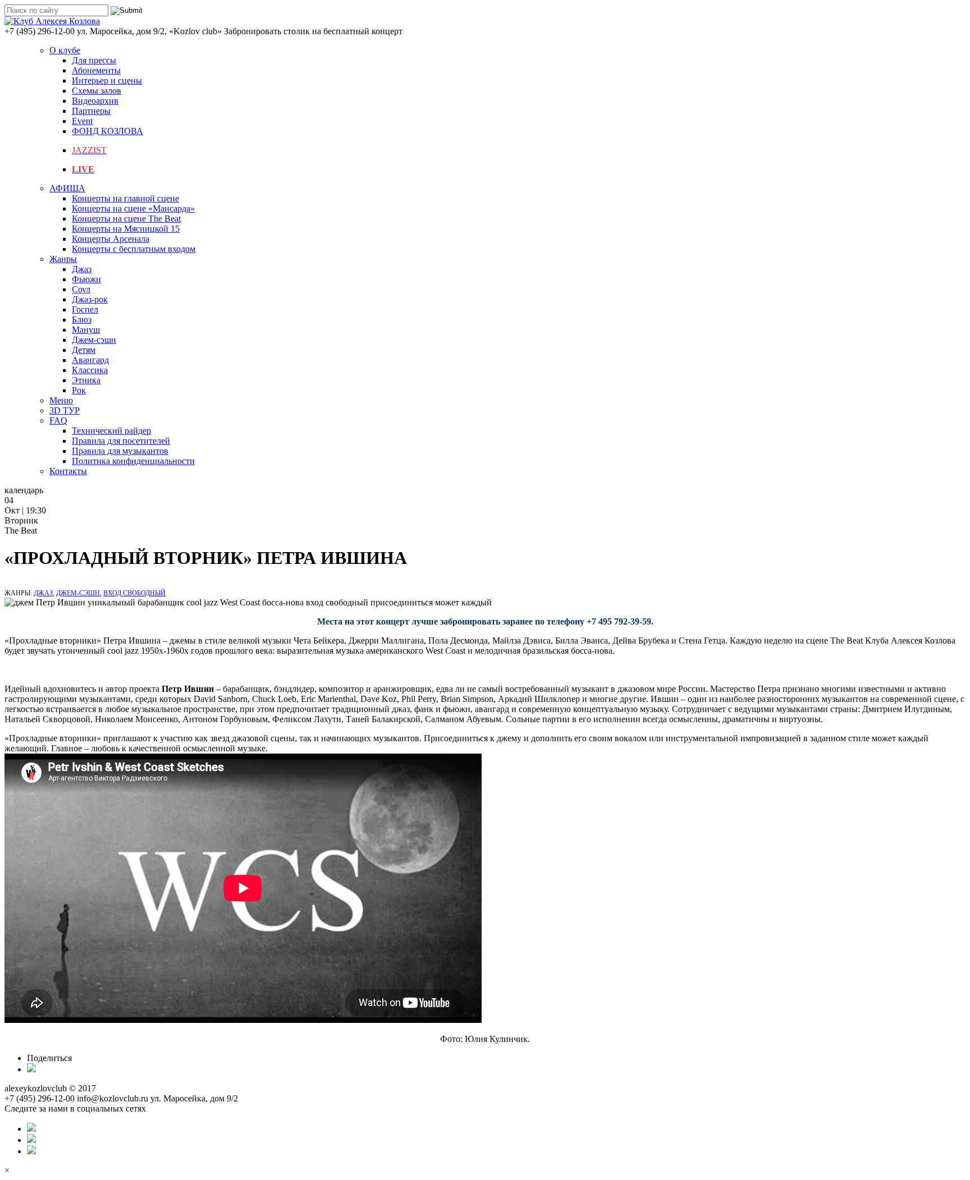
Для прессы (94, 60)
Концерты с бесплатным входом (133, 249)
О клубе (64, 50)
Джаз (81, 269)
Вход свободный (134, 593)
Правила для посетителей (121, 441)
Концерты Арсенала (110, 239)
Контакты (68, 471)
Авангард (90, 360)
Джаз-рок (90, 299)
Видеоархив (95, 100)
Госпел (85, 309)
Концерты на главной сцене (125, 198)
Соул (81, 289)
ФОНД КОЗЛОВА (107, 131)
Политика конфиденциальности (133, 461)
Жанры (63, 259)
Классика (90, 370)
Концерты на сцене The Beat (126, 218)
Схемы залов (96, 90)
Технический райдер (111, 430)
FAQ (58, 420)
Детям (83, 350)
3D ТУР (64, 410)
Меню (61, 400)
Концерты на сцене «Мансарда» (133, 208)
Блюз (81, 319)
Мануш (86, 329)
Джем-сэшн (94, 340)
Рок (79, 390)
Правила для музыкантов (120, 451)
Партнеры (91, 111)
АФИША (67, 188)
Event (82, 121)
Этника (86, 380)
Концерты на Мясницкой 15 (126, 228)
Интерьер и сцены (107, 80)
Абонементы (96, 70)
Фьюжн (86, 279)
